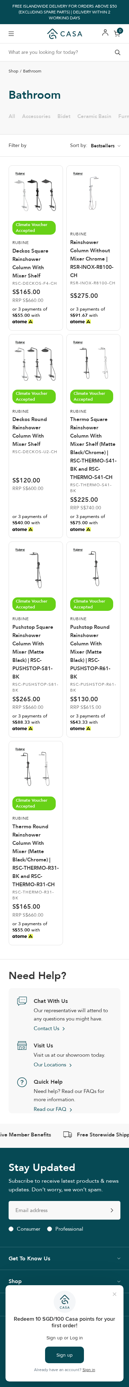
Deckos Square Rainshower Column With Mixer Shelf (30, 263)
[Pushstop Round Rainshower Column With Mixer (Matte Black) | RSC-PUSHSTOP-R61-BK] (93, 568)
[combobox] (64, 52)
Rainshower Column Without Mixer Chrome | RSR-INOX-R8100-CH (92, 259)
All (12, 116)
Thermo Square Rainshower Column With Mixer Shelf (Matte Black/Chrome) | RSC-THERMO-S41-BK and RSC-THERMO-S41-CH (93, 448)
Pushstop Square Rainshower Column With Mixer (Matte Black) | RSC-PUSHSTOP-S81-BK (32, 652)
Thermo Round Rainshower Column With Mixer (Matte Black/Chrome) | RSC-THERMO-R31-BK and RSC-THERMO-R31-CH (35, 855)
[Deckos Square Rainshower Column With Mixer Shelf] (35, 192)
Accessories (36, 116)
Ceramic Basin (94, 116)
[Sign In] (105, 33)
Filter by (17, 145)
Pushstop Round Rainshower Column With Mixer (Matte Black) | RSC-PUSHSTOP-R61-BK (90, 652)
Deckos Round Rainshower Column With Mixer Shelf (29, 431)
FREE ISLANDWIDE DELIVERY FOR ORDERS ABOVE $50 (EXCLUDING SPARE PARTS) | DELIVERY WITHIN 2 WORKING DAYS (64, 12)
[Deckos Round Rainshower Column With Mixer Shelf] (35, 361)
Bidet (64, 116)
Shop (13, 71)
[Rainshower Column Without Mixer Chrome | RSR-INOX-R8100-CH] (93, 192)
